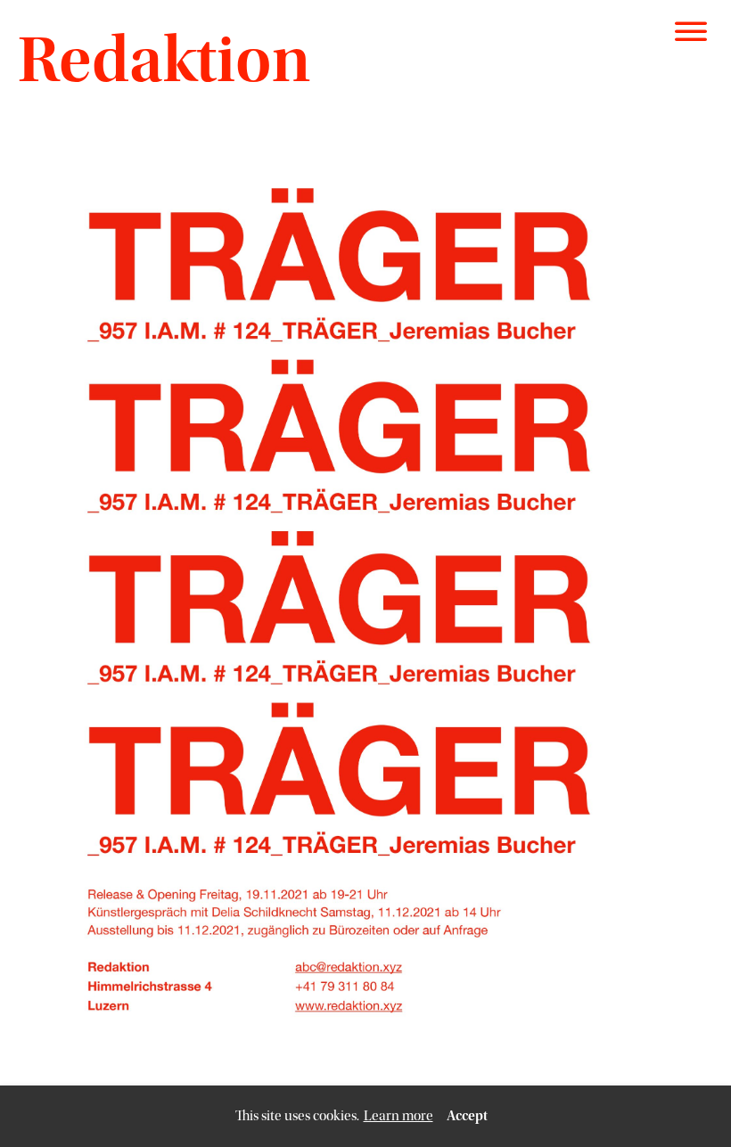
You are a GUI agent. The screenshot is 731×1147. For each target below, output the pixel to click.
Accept (467, 1116)
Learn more (398, 1116)
